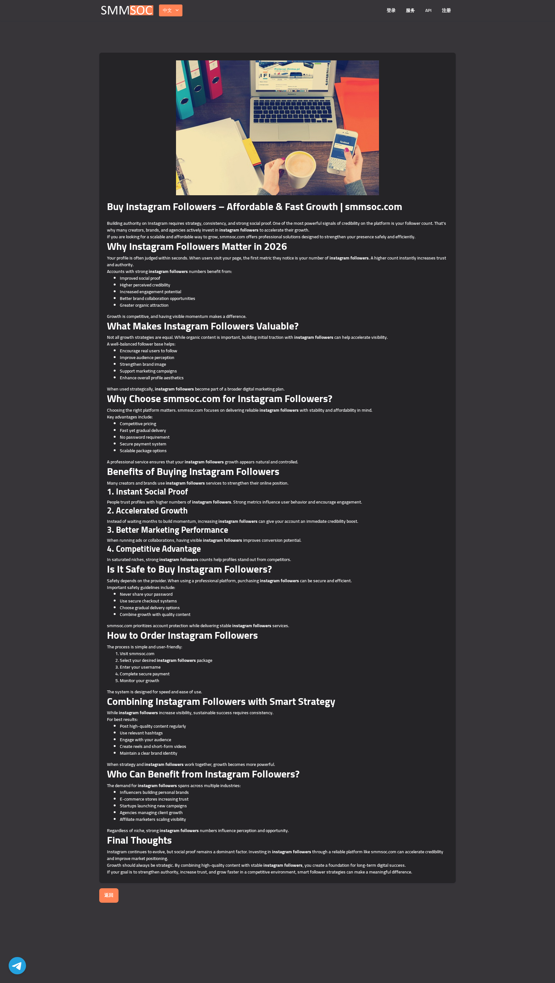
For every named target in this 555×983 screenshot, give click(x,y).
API (428, 10)
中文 (167, 10)
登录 (391, 10)
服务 (410, 10)
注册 (446, 10)
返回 (108, 895)
